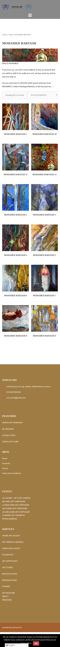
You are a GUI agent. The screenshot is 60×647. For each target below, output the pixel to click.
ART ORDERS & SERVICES (12, 542)
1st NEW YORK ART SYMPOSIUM (15, 505)
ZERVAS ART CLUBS (10, 441)
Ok (36, 643)
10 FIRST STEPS (8, 435)
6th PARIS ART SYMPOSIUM (13, 501)
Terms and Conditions (11, 473)
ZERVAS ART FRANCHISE (12, 422)
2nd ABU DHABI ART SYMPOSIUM (16, 512)
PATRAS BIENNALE (9, 518)
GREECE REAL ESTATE (12, 548)
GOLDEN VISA (7, 554)
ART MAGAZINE (8, 592)
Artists (11, 34)
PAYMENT (6, 586)
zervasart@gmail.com (15, 397)
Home (4, 34)
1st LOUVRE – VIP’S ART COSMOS (16, 498)
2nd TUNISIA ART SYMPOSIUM (14, 508)
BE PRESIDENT (8, 429)
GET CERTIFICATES (10, 561)
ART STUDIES (8, 567)
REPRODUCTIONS (9, 580)
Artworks (6, 463)
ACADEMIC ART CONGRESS (13, 515)
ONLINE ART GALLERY (11, 535)
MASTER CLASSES (9, 573)
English (11, 645)
